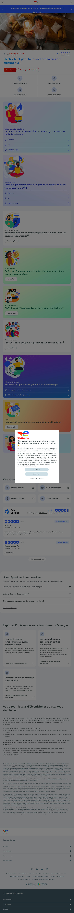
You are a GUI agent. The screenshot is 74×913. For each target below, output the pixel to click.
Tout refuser (36, 474)
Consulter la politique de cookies (27, 466)
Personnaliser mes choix (36, 478)
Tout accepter (36, 469)
